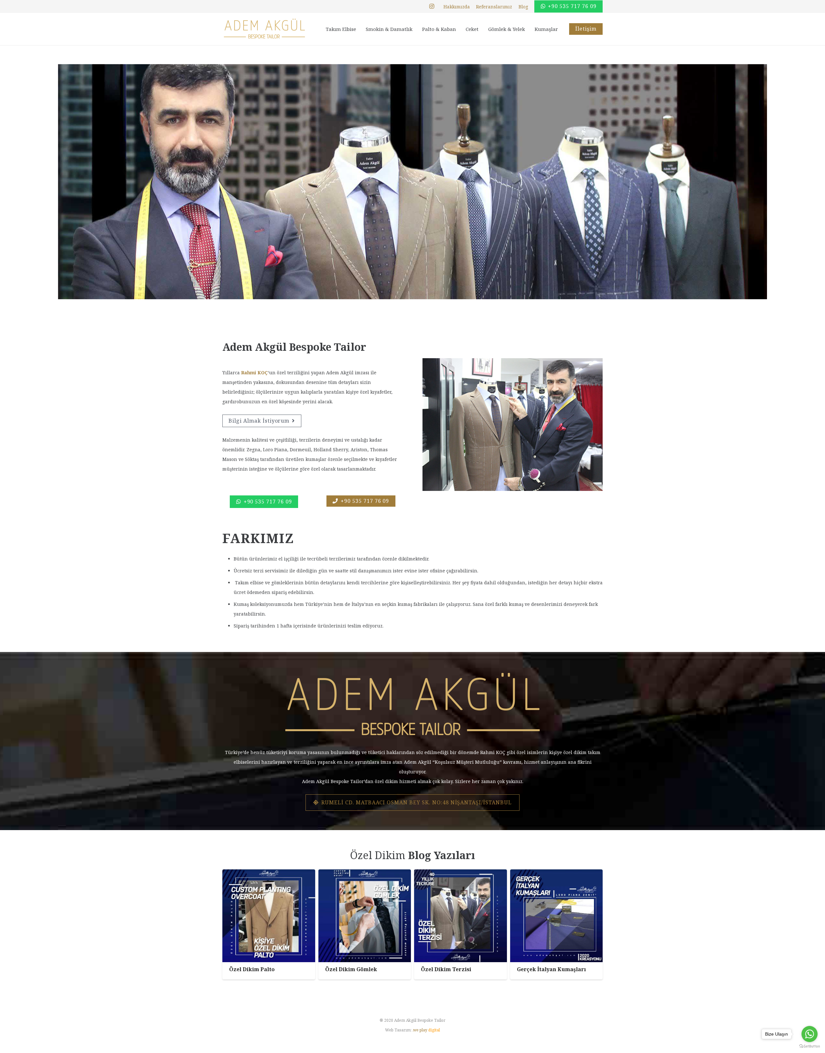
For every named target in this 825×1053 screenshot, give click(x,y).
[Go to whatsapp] (809, 1034)
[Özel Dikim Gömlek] (364, 924)
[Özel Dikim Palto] (268, 924)
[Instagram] (432, 6)
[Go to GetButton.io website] (809, 1046)
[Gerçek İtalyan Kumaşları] (556, 924)
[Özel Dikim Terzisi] (460, 924)
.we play (426, 1030)
